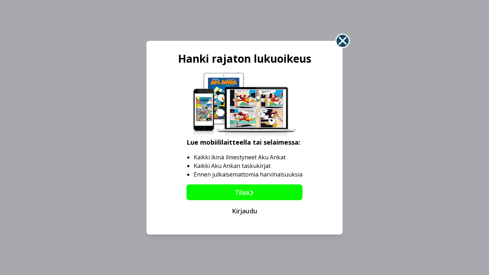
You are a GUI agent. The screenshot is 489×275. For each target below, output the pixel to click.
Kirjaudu (244, 211)
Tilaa (242, 192)
